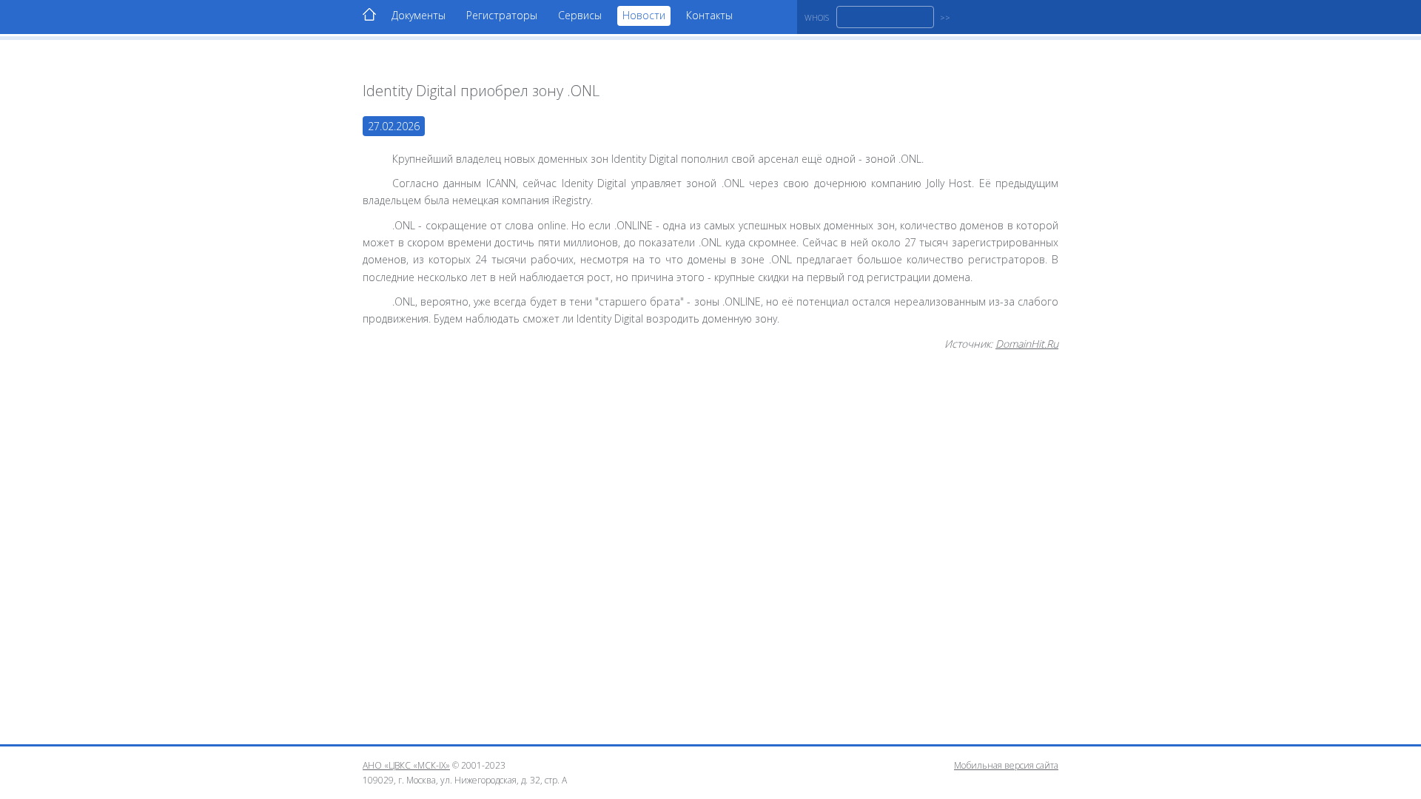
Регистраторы (501, 15)
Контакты (709, 15)
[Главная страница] (369, 14)
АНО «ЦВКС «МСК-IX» (406, 765)
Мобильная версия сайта (1006, 765)
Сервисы (580, 15)
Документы (419, 15)
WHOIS (816, 17)
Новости (643, 15)
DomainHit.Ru (1026, 344)
